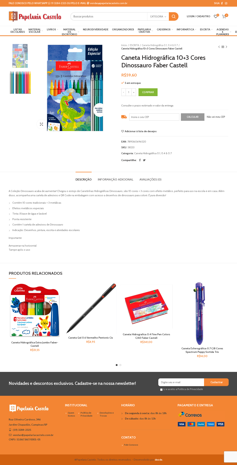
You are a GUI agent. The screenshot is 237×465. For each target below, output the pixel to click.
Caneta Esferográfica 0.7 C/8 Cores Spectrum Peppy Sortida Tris (202, 350)
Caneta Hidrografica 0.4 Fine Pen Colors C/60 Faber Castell (146, 336)
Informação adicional (115, 179)
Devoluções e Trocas (107, 414)
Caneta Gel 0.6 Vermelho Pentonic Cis (90, 337)
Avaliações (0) (150, 179)
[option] (20, 55)
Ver (58, 305)
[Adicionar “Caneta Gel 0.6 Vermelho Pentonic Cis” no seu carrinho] (113, 297)
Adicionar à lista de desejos (141, 131)
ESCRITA (134, 45)
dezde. (159, 459)
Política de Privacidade (86, 414)
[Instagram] (226, 3)
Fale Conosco (131, 444)
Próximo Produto (226, 47)
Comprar (148, 92)
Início (124, 45)
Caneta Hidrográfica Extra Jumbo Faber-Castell (34, 344)
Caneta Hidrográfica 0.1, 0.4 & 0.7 (160, 45)
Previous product (219, 47)
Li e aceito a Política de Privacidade (183, 389)
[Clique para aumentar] (41, 124)
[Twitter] (144, 160)
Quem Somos (71, 414)
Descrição (84, 179)
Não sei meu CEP (216, 116)
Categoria (156, 16)
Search (173, 16)
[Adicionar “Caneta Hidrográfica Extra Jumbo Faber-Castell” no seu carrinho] (58, 297)
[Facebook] (222, 3)
